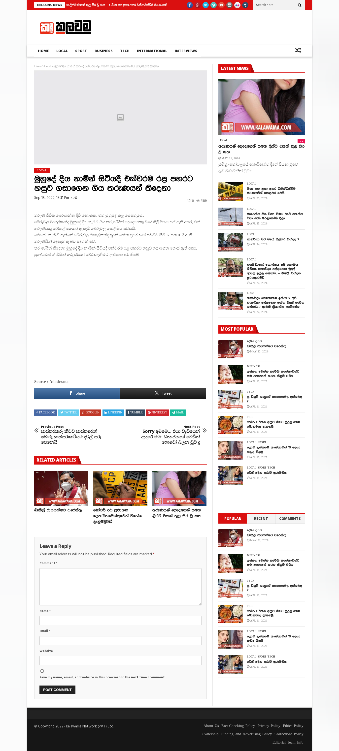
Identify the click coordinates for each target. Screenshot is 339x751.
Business (104, 50)
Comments (290, 518)
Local (62, 50)
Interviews (186, 50)
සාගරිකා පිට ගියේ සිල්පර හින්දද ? (273, 239)
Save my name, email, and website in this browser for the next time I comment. (102, 677)
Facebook (47, 412)
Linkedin (115, 412)
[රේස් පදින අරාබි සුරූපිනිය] (230, 475)
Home (43, 50)
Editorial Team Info (288, 743)
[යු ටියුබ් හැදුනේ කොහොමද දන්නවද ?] (230, 399)
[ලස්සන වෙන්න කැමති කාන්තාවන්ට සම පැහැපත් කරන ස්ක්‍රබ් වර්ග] (230, 374)
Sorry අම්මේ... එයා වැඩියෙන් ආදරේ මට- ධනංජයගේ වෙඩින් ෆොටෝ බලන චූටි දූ (170, 435)
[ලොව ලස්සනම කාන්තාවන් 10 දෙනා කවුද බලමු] (230, 450)
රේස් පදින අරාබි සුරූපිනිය (267, 472)
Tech (125, 50)
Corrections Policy (289, 734)
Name (45, 611)
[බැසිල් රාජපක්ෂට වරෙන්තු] (61, 488)
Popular (232, 518)
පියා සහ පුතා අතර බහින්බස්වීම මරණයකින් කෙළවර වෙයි (133, 4)
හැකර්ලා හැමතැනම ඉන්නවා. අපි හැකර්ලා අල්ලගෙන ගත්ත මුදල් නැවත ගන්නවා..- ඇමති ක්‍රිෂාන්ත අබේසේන (275, 302)
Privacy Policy (269, 726)
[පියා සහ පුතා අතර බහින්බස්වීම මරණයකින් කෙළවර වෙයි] (230, 191)
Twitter (70, 412)
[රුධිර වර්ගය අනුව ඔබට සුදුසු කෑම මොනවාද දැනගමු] (230, 425)
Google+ (92, 412)
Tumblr (136, 412)
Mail (180, 412)
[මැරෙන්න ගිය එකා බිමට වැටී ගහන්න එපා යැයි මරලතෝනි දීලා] (230, 217)
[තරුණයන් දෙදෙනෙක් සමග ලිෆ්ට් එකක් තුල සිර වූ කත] (179, 488)
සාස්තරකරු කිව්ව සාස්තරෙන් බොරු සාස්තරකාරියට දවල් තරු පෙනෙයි (71, 435)
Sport (81, 50)
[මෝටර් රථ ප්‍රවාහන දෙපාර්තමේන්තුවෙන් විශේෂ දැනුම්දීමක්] (120, 488)
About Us (211, 726)
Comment (48, 563)
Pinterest (159, 412)
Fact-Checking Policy (238, 726)
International (152, 50)
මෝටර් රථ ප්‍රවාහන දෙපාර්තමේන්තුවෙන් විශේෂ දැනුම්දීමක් (117, 516)
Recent (261, 518)
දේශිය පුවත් (254, 341)
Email (44, 631)
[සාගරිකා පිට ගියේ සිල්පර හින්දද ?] (230, 242)
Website (46, 651)
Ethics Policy (293, 726)
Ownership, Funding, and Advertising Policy (237, 734)
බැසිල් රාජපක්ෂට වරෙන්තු (58, 510)
